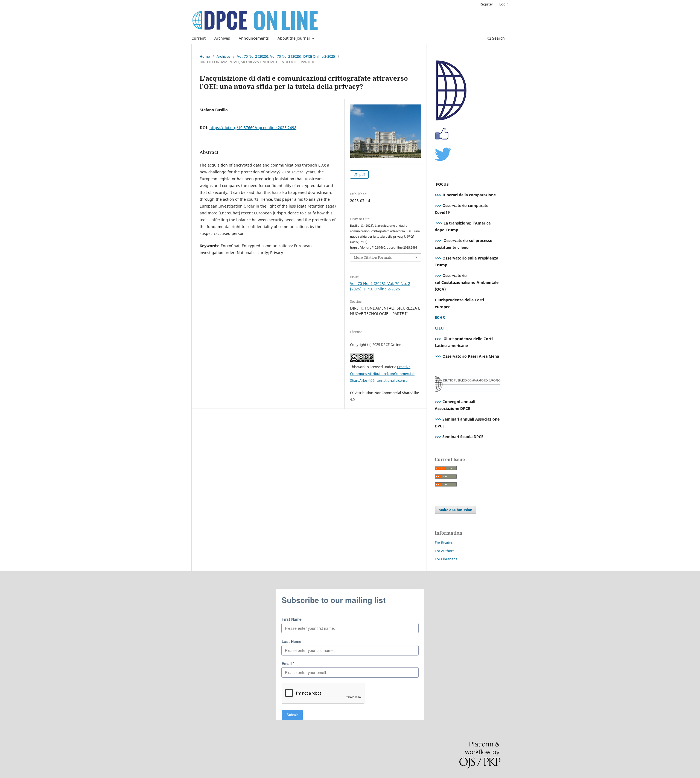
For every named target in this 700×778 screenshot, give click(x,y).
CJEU (439, 328)
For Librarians (446, 558)
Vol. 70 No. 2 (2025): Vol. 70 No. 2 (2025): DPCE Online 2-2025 (286, 56)
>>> (438, 194)
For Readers (444, 542)
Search (498, 38)
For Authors (444, 550)
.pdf (361, 174)
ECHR (440, 317)
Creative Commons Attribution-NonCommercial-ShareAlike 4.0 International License (382, 373)
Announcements (254, 38)
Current (198, 38)
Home (205, 56)
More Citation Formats (373, 257)
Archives (222, 38)
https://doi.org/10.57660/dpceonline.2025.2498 (252, 127)
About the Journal (294, 38)
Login (504, 4)
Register (486, 4)
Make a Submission (455, 509)
